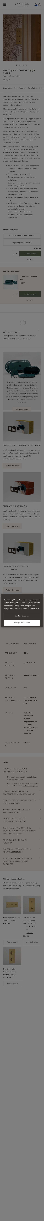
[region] (22, 610)
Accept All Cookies (22, 623)
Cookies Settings (22, 616)
